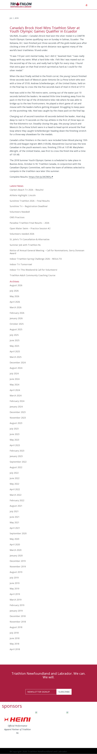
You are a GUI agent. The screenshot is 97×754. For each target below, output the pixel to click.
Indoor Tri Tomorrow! (21, 264)
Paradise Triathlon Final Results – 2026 (29, 222)
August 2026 (16, 285)
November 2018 (18, 621)
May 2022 (14, 483)
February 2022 (17, 500)
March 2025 (15, 357)
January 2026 (16, 318)
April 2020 (15, 544)
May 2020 (14, 539)
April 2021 (15, 528)
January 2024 (16, 406)
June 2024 (14, 379)
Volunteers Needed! (20, 211)
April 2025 (15, 351)
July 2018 (14, 632)
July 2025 (14, 335)
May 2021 (14, 522)
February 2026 (17, 312)
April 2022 (15, 489)
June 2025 (14, 340)
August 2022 (16, 467)
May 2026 (14, 296)
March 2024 (15, 395)
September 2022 (18, 461)
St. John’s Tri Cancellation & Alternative (29, 239)
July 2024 (14, 373)
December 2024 (18, 362)
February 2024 (17, 401)
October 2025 (17, 323)
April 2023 (15, 445)
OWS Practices (17, 217)
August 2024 (16, 368)
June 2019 (14, 583)
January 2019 (16, 610)
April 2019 (15, 594)
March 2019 (15, 599)
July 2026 (14, 290)
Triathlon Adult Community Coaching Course (32, 275)
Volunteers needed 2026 (22, 233)
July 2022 (14, 472)
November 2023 (18, 417)
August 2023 (16, 423)
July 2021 (14, 511)
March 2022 (15, 494)
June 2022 (14, 478)
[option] (17, 726)
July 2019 (14, 577)
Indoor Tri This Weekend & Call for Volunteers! (33, 269)
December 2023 (18, 412)
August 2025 (16, 329)
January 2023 (16, 456)
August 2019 (16, 572)
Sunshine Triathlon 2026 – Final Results (30, 200)
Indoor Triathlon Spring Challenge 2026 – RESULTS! (36, 258)
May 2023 (14, 439)
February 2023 (17, 450)
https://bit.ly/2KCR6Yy (40, 176)
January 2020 (16, 555)
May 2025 (14, 345)
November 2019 (18, 566)
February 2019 (17, 605)
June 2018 (14, 638)
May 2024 (14, 384)
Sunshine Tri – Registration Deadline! (28, 206)
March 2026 (15, 307)
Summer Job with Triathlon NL (25, 244)
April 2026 (15, 301)
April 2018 (15, 649)
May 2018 (14, 643)
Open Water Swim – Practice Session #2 (30, 228)
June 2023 (14, 434)
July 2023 (14, 428)
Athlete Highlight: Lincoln (23, 195)
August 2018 (16, 627)
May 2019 (14, 588)
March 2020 (15, 550)
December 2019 (18, 561)
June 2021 (14, 516)
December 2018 (18, 616)
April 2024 (15, 390)
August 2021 (16, 505)
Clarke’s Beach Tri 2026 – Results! (26, 189)
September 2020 (18, 533)
